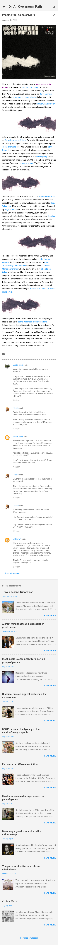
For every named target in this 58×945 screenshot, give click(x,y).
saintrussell (18, 436)
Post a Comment (12, 573)
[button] (54, 15)
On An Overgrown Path (25, 6)
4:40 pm (16, 428)
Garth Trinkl (18, 365)
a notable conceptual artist (25, 97)
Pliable (16, 408)
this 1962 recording (29, 87)
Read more (50, 615)
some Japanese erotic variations (32, 322)
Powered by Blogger (29, 938)
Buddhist (51, 216)
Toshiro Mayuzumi (47, 196)
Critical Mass (9, 901)
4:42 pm (16, 467)
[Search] (54, 7)
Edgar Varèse (11, 209)
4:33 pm (16, 400)
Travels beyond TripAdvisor (17, 592)
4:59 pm (16, 497)
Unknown (17, 539)
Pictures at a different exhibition (20, 764)
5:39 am (16, 567)
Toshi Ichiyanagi (9, 147)
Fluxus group (41, 156)
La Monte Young (26, 163)
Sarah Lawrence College (15, 140)
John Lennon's (46, 94)
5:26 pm (16, 531)
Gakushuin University (45, 104)
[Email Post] (3, 355)
